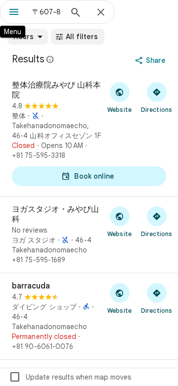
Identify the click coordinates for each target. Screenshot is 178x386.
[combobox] (47, 12)
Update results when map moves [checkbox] (70, 377)
